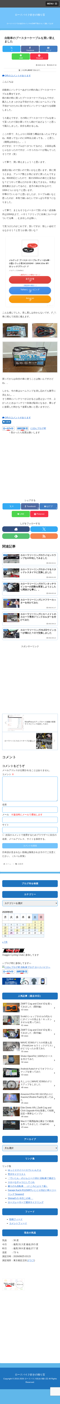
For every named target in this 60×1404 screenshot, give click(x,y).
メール (22, 814)
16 (41, 927)
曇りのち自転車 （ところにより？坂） (28, 1186)
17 (5, 930)
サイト (5, 825)
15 (35, 927)
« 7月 (5, 942)
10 (5, 927)
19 (17, 930)
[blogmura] (26, 967)
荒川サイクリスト (17, 1174)
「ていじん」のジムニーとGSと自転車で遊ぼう (32, 1178)
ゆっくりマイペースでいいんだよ (24, 1170)
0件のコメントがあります (17, 75)
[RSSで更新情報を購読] (44, 536)
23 (41, 930)
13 (23, 927)
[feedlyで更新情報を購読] (16, 536)
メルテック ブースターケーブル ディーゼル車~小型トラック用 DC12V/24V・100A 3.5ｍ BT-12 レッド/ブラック (29, 263)
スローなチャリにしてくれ (21, 1182)
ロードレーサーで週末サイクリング (26, 1202)
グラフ (30, 1260)
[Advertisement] (30, 465)
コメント (8, 774)
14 (29, 927)
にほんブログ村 (38, 428)
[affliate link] (24, 981)
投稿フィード (16, 1219)
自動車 (7, 422)
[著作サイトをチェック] (16, 529)
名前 (4, 804)
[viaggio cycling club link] (13, 950)
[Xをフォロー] (44, 529)
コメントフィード (18, 1223)
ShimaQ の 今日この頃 (20, 1198)
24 (5, 933)
